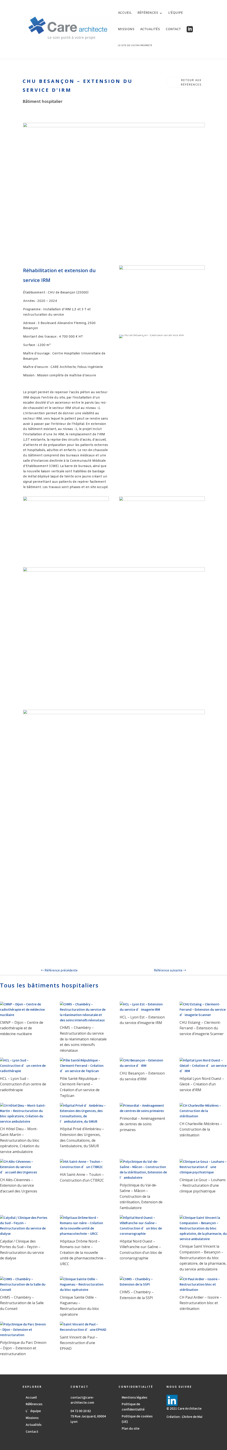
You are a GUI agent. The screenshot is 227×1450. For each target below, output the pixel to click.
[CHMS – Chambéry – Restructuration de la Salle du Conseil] (23, 1284)
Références (147, 13)
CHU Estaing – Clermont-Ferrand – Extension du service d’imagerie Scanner (202, 1028)
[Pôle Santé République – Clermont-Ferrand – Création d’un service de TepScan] (83, 1065)
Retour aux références (191, 82)
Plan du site (130, 1428)
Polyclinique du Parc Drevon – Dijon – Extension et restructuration (23, 1348)
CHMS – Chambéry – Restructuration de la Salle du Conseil (22, 1303)
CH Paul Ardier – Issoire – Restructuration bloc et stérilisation (201, 1303)
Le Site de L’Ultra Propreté (135, 45)
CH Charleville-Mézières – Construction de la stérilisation (201, 1129)
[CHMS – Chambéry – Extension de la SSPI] (143, 1281)
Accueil (125, 13)
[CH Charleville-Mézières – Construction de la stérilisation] (203, 1111)
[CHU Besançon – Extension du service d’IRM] (143, 1063)
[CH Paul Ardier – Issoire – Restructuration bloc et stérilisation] (203, 1284)
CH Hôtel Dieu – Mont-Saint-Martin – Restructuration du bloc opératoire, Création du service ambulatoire (19, 1140)
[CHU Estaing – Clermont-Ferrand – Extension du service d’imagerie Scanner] (203, 1009)
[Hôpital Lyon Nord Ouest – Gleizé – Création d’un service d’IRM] (203, 1065)
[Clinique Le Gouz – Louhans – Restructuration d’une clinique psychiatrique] (203, 1167)
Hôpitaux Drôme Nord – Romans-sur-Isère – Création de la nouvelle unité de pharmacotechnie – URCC (83, 1252)
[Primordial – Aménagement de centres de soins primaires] (143, 1108)
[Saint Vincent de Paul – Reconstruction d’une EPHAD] (83, 1327)
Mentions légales (134, 1397)
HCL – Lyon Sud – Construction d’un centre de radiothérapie (23, 1084)
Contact (173, 29)
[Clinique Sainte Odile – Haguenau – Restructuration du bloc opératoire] (83, 1284)
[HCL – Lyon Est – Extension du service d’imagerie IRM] (143, 1007)
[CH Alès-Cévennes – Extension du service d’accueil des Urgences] (23, 1167)
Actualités (150, 29)
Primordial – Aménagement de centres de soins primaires (142, 1124)
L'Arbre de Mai (192, 1416)
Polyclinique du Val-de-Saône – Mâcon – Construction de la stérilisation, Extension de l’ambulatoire (141, 1196)
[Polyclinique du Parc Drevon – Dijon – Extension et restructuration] (23, 1329)
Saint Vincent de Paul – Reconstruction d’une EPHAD (79, 1343)
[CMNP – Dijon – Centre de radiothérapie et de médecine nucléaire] (23, 1009)
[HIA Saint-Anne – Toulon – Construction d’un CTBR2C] (83, 1164)
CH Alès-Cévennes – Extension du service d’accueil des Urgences (18, 1185)
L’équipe (175, 13)
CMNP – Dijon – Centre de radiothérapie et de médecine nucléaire (21, 1028)
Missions (126, 29)
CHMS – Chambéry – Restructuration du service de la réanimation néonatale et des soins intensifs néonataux (83, 1039)
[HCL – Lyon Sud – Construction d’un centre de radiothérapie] (23, 1065)
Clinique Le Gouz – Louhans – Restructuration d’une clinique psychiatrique (203, 1185)
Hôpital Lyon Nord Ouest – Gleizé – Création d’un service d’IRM (202, 1084)
